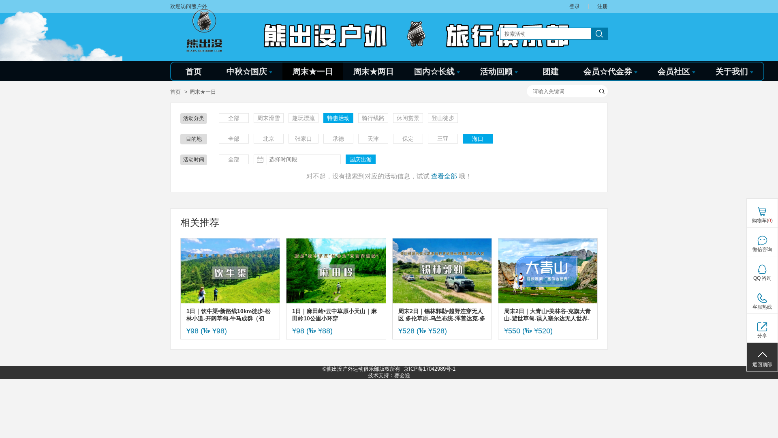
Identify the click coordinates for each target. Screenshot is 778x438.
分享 (762, 336)
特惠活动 (338, 118)
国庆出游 (360, 159)
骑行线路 (373, 118)
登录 (574, 6)
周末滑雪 (268, 118)
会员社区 (674, 71)
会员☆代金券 (608, 71)
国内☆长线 (434, 71)
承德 (338, 138)
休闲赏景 (408, 118)
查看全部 (444, 176)
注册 (602, 6)
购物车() (762, 220)
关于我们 (732, 71)
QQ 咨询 (762, 278)
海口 (477, 138)
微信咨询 (762, 249)
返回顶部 (762, 364)
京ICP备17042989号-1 (429, 369)
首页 (194, 71)
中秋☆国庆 (247, 71)
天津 (373, 138)
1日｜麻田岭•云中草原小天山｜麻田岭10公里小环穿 (334, 315)
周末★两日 (373, 71)
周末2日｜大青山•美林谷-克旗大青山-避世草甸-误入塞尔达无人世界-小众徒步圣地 (547, 315)
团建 (551, 71)
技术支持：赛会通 (389, 375)
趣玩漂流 (303, 118)
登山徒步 (443, 118)
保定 (408, 138)
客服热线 (762, 307)
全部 (233, 118)
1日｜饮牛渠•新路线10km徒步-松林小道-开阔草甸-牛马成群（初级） (228, 315)
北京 (268, 138)
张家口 (303, 138)
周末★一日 (313, 71)
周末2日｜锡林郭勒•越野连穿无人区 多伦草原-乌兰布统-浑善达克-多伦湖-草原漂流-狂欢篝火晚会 (441, 315)
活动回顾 (496, 71)
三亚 (443, 138)
